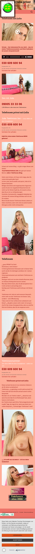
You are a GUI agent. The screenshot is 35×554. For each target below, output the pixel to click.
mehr (17, 545)
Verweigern (17, 535)
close (12, 3)
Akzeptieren (17, 540)
